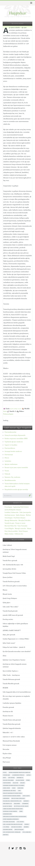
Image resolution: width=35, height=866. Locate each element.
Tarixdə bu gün (9, 523)
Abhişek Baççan (19, 829)
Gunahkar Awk (7, 814)
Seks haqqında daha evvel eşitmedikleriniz (17, 692)
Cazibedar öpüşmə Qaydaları (12, 703)
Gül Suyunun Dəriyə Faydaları (11, 832)
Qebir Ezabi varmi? (9, 643)
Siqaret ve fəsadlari (11, 445)
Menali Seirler (7, 594)
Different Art (19, 534)
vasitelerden (6, 782)
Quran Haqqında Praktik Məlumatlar (19, 772)
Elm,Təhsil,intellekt (11, 531)
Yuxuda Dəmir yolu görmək (12, 720)
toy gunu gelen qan (8, 821)
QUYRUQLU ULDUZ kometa (10, 811)
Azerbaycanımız (10, 515)
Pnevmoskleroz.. (10, 448)
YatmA (28, 780)
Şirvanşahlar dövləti (9, 569)
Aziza (5, 411)
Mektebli (5, 834)
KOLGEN (22, 782)
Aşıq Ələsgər (7, 758)
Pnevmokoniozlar (10, 432)
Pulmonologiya (8, 414)
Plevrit (7, 458)
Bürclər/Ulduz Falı (11, 526)
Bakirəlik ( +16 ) (8, 732)
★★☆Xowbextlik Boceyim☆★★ (13, 565)
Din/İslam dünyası (19, 518)
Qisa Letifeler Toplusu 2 (10, 671)
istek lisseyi (26, 795)
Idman (29, 528)
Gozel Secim (6, 788)
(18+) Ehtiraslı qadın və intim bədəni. (15, 586)
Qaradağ (26, 801)
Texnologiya (9, 518)
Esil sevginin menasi (10, 745)
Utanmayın (25, 803)
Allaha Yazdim (20, 780)
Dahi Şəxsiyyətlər (25, 512)
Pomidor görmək (8, 707)
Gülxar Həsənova (16, 827)
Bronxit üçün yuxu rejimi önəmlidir (16, 467)
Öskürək (7, 474)
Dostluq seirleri (8, 619)
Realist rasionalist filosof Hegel (12, 793)
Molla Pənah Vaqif (9, 556)
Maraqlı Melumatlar (11, 520)
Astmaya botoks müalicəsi (13, 451)
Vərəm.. (7, 471)
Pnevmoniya (9, 455)
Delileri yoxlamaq (8, 780)
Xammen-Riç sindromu (12, 477)
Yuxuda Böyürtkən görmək (11, 724)
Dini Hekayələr (7, 803)
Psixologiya (8, 507)
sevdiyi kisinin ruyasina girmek (11, 795)
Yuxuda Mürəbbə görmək (11, 684)
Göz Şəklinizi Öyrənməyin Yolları (12, 824)
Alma (4, 656)
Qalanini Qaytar (7, 829)
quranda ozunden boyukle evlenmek (13, 785)
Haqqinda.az (17, 12)
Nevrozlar (6, 749)
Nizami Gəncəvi (8, 716)
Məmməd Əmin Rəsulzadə (11, 741)
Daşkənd (15, 782)
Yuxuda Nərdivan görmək (11, 581)
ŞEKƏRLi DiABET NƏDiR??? (12, 630)
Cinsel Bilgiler (9, 528)
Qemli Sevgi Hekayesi (10, 598)
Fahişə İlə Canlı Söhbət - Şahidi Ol (14, 647)
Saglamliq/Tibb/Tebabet (21, 507)
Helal (4, 772)
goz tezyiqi (11, 777)
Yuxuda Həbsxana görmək (11, 679)
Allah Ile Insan (7, 806)
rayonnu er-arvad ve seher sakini (14, 737)
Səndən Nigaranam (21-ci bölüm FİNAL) (16, 639)
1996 (19, 790)
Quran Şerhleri (7, 577)
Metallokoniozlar (10, 480)
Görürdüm (6, 798)
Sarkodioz (8, 461)
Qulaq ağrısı (6, 602)
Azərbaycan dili (8, 711)
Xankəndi (20, 788)
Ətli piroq (6, 827)
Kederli (27, 824)
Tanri (20, 811)
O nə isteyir (20, 821)
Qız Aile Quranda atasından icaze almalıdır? (17, 651)
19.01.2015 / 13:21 (16, 409)
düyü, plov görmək (9, 635)
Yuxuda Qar (6, 775)
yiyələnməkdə (27, 832)
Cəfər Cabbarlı (7, 545)
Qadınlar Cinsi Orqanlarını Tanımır (14, 660)
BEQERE (5, 688)
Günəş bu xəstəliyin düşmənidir (15, 435)
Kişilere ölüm (7, 753)
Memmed (26, 827)
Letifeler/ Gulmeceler (12, 512)
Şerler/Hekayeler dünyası (13, 510)
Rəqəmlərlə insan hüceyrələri (12, 801)
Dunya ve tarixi (20, 523)
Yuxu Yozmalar (22, 526)
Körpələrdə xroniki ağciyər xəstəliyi (16, 489)
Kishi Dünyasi (23, 531)
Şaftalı (29, 775)
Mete (4, 777)
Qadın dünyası (20, 515)
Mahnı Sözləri (9, 534)
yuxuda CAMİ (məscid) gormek (13, 615)
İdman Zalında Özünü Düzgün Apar (13, 808)
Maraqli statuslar (20, 528)
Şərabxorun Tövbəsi (18, 775)
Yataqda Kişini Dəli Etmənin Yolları (14, 573)
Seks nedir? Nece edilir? (10, 607)
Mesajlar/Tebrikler (24, 520)
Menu (31, 3)
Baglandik (17, 803)
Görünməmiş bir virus (9, 790)
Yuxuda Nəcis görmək (10, 560)
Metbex (28, 515)
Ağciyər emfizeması (11, 464)
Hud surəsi (6, 762)
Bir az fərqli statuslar (18, 798)
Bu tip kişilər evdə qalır (21, 806)
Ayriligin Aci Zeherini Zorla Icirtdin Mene (14, 816)
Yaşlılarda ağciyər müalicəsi (14, 442)
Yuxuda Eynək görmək (10, 611)
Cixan (13, 788)
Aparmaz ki (20, 777)
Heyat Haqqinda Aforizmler (10, 819)
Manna (5, 590)
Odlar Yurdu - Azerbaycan (11, 675)
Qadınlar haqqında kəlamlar (12, 728)
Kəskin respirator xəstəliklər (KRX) (16, 438)
